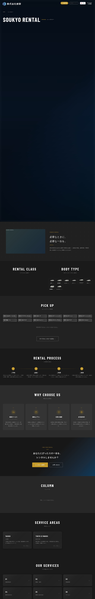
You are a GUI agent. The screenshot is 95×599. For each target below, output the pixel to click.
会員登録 (71, 3)
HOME (4, 12)
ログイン (76, 3)
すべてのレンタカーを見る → (47, 338)
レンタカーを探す (40, 464)
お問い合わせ (56, 464)
